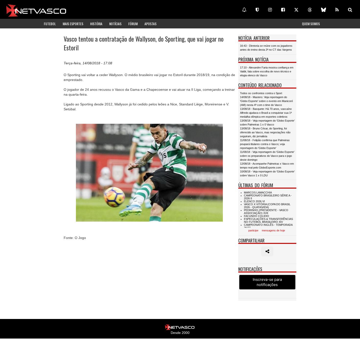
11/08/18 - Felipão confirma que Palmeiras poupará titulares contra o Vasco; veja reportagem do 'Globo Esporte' (265, 144)
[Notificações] (244, 10)
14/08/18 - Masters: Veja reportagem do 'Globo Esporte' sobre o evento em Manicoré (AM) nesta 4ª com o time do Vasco (266, 101)
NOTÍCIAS (115, 23)
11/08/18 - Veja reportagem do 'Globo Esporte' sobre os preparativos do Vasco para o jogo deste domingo (267, 155)
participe (253, 230)
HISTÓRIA (96, 23)
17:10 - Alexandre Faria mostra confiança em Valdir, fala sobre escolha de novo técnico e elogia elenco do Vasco (266, 71)
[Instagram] (270, 10)
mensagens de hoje (273, 230)
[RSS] (337, 10)
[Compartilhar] (267, 251)
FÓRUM (133, 23)
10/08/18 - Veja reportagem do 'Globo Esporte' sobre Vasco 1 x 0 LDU (267, 173)
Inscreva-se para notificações (267, 282)
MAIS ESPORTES (73, 23)
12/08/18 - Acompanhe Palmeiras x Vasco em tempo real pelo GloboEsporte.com (267, 165)
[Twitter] (296, 10)
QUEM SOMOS (311, 23)
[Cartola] (257, 10)
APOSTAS (150, 23)
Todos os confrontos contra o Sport (261, 93)
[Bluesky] (323, 10)
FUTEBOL (50, 23)
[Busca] (350, 10)
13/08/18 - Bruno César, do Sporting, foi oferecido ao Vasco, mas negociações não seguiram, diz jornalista (265, 132)
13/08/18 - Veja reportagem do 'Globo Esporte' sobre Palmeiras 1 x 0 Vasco (267, 122)
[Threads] (310, 10)
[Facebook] (283, 10)
